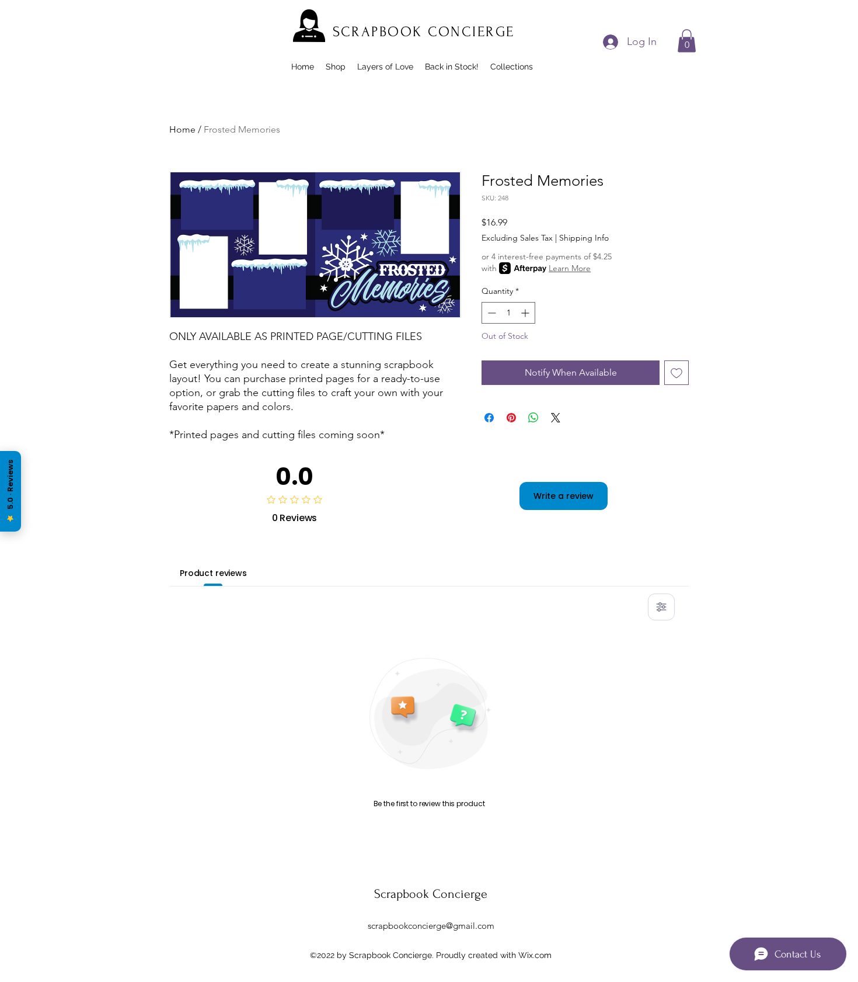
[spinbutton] (508, 313)
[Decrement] (490, 313)
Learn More (570, 268)
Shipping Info (584, 238)
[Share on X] (556, 418)
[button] (686, 40)
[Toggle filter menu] (661, 607)
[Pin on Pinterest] (511, 418)
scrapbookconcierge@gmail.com (431, 925)
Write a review (563, 496)
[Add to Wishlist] (676, 372)
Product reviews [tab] (213, 573)
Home (182, 129)
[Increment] (526, 313)
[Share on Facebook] (489, 418)
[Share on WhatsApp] (533, 418)
